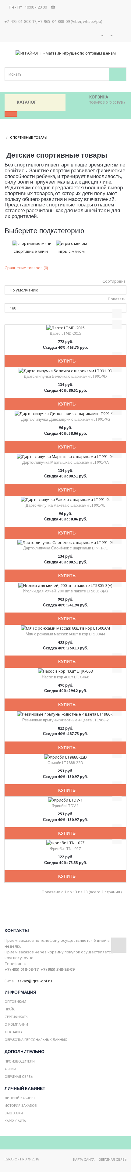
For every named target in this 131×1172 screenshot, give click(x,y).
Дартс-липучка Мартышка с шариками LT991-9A (65, 462)
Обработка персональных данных (36, 1039)
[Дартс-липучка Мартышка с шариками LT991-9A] (65, 456)
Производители (20, 1061)
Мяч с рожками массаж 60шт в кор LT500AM (65, 634)
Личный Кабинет (20, 1097)
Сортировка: (114, 281)
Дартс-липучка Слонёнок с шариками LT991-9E (65, 548)
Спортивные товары (28, 137)
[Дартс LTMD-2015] (65, 327)
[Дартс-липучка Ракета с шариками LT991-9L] (65, 499)
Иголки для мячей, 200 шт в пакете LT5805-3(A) (65, 591)
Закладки (14, 1113)
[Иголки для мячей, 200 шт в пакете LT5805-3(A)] (65, 585)
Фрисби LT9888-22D (65, 762)
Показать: (117, 299)
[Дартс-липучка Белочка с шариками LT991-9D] (65, 370)
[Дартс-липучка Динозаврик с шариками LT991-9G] (65, 413)
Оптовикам (15, 1001)
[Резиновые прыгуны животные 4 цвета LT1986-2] (65, 713)
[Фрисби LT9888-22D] (65, 756)
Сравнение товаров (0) (26, 267)
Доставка (14, 1032)
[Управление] (111, 35)
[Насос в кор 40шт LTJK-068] (65, 671)
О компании (16, 1024)
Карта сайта (15, 1120)
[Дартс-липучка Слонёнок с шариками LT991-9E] (65, 542)
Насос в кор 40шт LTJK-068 (65, 677)
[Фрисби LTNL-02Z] (65, 842)
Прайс (10, 1009)
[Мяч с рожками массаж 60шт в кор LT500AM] (65, 628)
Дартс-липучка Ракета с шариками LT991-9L (65, 505)
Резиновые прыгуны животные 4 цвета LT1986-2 (65, 720)
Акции (10, 1069)
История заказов (21, 1105)
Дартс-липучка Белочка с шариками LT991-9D (65, 376)
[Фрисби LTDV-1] (65, 799)
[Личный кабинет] (102, 35)
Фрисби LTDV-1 (65, 805)
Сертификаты (16, 1016)
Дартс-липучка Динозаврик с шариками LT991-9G (65, 419)
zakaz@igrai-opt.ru (34, 981)
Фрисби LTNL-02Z (65, 848)
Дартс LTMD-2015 (65, 333)
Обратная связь (19, 1076)
